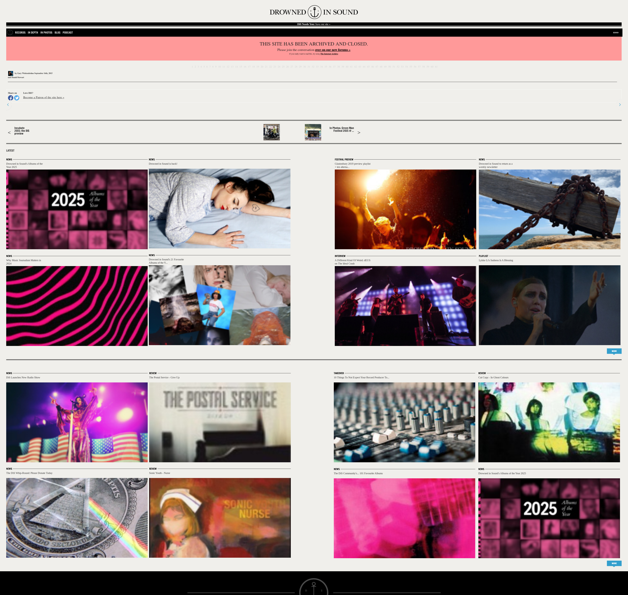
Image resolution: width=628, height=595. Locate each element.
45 (368, 66)
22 (270, 66)
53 (402, 66)
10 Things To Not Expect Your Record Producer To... (361, 377)
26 (287, 66)
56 (415, 66)
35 (325, 66)
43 (359, 66)
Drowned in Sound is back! (163, 163)
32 (313, 66)
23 (274, 66)
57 (419, 66)
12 (228, 66)
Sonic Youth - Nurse (159, 473)
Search (616, 32)
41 (351, 66)
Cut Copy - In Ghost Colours (493, 377)
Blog (57, 32)
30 (304, 66)
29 (300, 66)
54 (406, 66)
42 (355, 66)
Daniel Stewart (18, 77)
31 (308, 66)
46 (372, 66)
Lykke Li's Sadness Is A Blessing (496, 260)
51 (393, 66)
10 (219, 66)
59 (428, 66)
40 (347, 66)
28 (296, 66)
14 (236, 66)
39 (342, 66)
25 (283, 66)
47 (376, 66)
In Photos (46, 32)
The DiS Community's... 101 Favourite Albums (358, 473)
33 (317, 66)
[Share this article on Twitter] (16, 97)
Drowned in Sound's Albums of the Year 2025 (502, 473)
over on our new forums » (332, 49)
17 (249, 66)
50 (389, 66)
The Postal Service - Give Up (164, 377)
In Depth (33, 32)
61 (436, 66)
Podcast (68, 32)
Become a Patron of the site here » (43, 97)
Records (20, 32)
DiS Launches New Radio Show (23, 377)
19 (257, 66)
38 (338, 66)
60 (432, 66)
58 (423, 66)
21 (266, 66)
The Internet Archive (329, 53)
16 (245, 66)
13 (232, 66)
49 (385, 66)
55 (411, 66)
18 (253, 66)
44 (364, 66)
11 (223, 66)
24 (279, 66)
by (24, 73)
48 (381, 66)
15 (240, 66)
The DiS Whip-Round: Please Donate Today (29, 473)
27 (291, 66)
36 (330, 66)
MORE (614, 351)
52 (398, 66)
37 (334, 66)
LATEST (10, 151)
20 (262, 66)
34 (321, 66)
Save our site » (313, 24)
